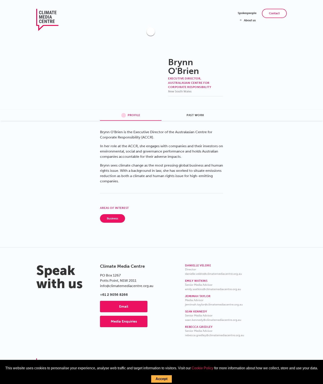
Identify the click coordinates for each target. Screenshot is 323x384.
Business (112, 218)
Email (123, 306)
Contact (274, 13)
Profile (134, 115)
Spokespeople (247, 13)
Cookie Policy (202, 368)
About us (250, 20)
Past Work (195, 115)
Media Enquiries (124, 321)
